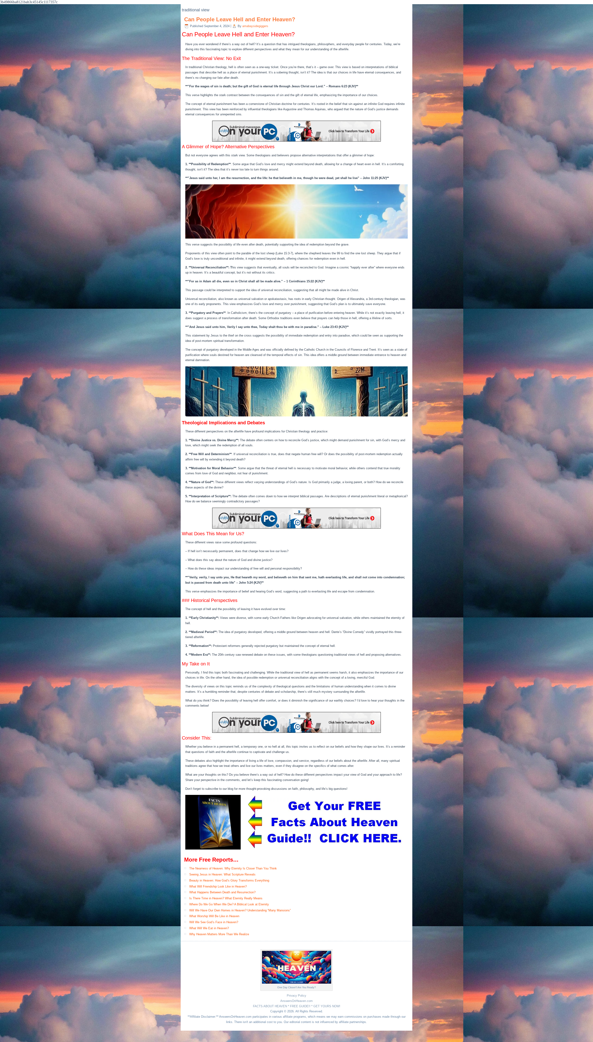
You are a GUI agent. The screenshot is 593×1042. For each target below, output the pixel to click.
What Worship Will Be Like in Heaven (214, 916)
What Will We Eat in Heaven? (209, 928)
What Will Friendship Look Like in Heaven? (218, 886)
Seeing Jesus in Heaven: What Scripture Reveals (222, 874)
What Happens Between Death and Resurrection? (222, 892)
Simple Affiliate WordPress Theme (312, 1034)
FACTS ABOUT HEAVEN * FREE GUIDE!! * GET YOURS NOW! (296, 1006)
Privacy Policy (296, 995)
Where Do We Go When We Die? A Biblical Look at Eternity (229, 904)
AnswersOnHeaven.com (296, 1001)
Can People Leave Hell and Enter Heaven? (239, 19)
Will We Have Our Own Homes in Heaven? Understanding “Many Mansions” (240, 910)
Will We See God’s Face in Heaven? (213, 922)
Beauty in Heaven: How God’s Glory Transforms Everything (229, 880)
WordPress (282, 1034)
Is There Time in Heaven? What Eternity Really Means (225, 898)
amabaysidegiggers (255, 26)
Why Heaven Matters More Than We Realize (219, 934)
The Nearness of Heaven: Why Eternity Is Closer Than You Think (233, 868)
